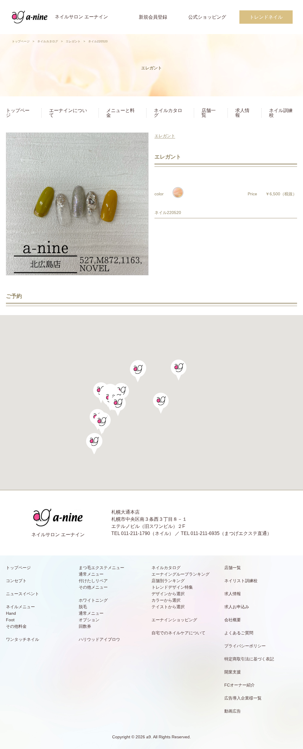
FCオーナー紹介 (239, 685)
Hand (11, 613)
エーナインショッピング (174, 619)
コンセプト (16, 580)
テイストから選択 (168, 606)
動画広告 (232, 711)
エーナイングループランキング (180, 574)
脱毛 (83, 606)
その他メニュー (93, 587)
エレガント (73, 41)
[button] (118, 406)
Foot (10, 619)
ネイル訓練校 (281, 113)
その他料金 (16, 626)
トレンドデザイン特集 (172, 587)
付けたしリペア (93, 580)
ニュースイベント (22, 593)
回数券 (85, 626)
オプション (89, 619)
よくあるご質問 (238, 632)
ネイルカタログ (47, 41)
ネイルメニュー (20, 606)
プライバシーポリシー (245, 645)
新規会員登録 (153, 17)
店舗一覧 (209, 113)
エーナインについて (68, 113)
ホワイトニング (93, 600)
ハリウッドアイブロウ (99, 639)
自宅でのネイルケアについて (178, 632)
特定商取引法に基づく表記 (249, 659)
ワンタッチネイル (22, 639)
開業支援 (232, 672)
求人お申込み (236, 606)
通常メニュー (91, 574)
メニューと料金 (120, 113)
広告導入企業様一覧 (243, 698)
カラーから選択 (166, 600)
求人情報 (242, 113)
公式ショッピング (207, 17)
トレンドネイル (266, 17)
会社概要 (232, 619)
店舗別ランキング (168, 580)
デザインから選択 (168, 593)
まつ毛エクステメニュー (101, 567)
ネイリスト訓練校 (240, 580)
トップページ (21, 41)
